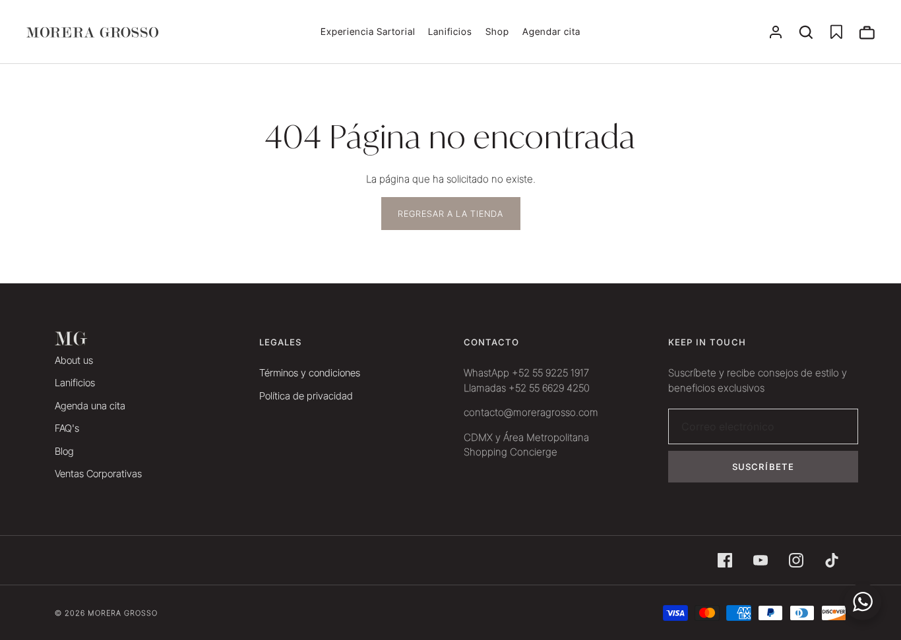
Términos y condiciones (309, 372)
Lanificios (450, 31)
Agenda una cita (90, 405)
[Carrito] (866, 32)
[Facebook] (724, 560)
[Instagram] (796, 560)
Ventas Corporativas (98, 473)
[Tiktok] (831, 560)
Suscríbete (763, 466)
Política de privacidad (306, 396)
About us (74, 360)
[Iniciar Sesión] (775, 32)
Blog (64, 451)
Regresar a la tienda (451, 213)
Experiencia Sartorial (368, 31)
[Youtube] (760, 560)
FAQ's (67, 428)
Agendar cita (551, 31)
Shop (497, 31)
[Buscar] (806, 32)
